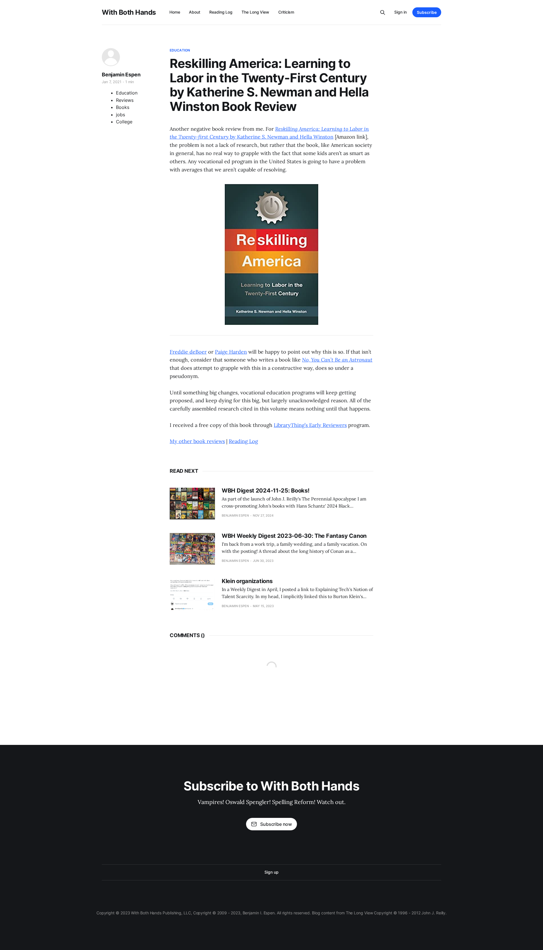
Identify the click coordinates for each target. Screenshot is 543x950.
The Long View (255, 12)
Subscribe (427, 12)
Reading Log (220, 12)
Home (174, 12)
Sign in (400, 12)
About (194, 12)
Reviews (124, 100)
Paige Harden (231, 352)
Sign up (271, 872)
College (124, 121)
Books (122, 107)
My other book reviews (197, 441)
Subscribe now (276, 824)
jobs (120, 114)
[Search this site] (382, 12)
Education (180, 50)
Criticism (286, 12)
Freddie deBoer (188, 352)
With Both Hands (129, 12)
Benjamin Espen (121, 75)
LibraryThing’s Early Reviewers (310, 425)
